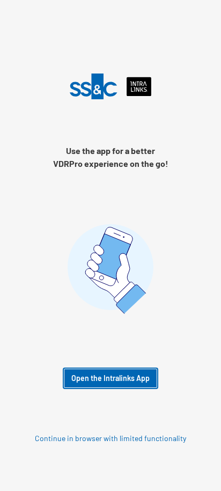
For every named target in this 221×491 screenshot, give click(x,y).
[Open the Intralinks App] (111, 86)
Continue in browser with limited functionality (110, 438)
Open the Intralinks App (110, 378)
